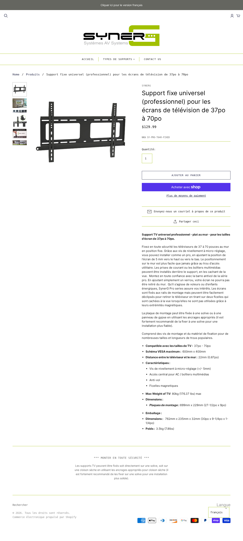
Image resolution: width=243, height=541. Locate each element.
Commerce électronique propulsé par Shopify (44, 517)
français (216, 512)
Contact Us (152, 59)
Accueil (88, 59)
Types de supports (117, 59)
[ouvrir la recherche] (6, 16)
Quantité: (148, 149)
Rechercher (20, 504)
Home (16, 74)
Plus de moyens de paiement (186, 195)
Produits (33, 74)
